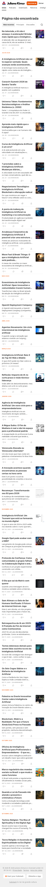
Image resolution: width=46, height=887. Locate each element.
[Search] (41, 24)
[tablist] (19, 24)
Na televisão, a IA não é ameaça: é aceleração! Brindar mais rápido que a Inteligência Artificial (17, 34)
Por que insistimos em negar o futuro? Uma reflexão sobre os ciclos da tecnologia (17, 196)
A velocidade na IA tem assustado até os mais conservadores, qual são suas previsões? (17, 173)
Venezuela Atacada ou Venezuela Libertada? (13, 449)
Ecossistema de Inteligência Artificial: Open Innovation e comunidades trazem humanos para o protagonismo (17, 285)
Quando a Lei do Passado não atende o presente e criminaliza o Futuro (16, 795)
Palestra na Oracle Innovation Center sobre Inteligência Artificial (16, 699)
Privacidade (17, 870)
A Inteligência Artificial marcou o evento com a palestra (15, 88)
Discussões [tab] (30, 25)
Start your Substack (15, 876)
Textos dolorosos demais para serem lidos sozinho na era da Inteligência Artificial (17, 649)
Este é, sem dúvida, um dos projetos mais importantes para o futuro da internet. (16, 610)
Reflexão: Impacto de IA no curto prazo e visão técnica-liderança (16, 378)
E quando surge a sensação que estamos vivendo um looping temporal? (14, 337)
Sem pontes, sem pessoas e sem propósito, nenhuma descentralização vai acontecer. (17, 729)
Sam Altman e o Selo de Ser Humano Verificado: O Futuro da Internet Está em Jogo (16, 603)
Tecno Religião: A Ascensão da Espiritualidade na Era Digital (17, 841)
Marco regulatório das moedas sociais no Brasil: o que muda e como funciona (17, 772)
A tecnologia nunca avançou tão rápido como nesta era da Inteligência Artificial (17, 69)
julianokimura (13, 45)
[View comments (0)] (13, 48)
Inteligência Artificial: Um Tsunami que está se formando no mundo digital (17, 518)
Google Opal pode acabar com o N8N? (16, 539)
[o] (40, 541)
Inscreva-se (32, 3)
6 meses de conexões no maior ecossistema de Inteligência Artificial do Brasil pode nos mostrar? (16, 264)
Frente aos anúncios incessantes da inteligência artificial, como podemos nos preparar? (17, 241)
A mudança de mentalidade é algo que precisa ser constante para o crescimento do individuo (16, 497)
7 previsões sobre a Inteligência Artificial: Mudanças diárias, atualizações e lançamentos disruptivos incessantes (16, 167)
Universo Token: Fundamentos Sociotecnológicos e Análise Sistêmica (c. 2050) (17, 104)
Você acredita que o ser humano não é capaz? (17, 131)
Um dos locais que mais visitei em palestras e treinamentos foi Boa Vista (17, 455)
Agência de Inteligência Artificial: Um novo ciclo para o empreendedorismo (17, 406)
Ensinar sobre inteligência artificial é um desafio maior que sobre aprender (17, 756)
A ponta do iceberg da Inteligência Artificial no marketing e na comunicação (16, 212)
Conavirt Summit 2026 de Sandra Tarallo (14, 83)
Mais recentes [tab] (8, 25)
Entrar (41, 3)
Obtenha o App (34, 876)
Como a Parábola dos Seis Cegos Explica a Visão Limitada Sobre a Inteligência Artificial (15, 678)
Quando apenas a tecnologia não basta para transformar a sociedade (16, 846)
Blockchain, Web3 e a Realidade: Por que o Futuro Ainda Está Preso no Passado (16, 722)
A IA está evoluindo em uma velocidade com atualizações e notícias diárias (14, 151)
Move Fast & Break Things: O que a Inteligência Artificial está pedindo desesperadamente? (16, 257)
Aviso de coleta (36, 870)
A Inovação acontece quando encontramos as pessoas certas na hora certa (16, 471)
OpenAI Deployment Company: (17, 305)
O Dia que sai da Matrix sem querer (15, 582)
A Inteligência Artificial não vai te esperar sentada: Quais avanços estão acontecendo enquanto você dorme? (17, 62)
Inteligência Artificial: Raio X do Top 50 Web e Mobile (16, 356)
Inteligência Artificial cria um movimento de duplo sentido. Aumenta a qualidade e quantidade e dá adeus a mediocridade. (17, 412)
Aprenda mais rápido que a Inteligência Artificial (15, 125)
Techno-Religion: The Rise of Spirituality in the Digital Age (16, 821)
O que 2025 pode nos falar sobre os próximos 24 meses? (16, 362)
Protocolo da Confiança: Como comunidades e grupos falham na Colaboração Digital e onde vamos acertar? (17, 561)
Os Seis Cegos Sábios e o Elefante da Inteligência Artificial (14, 671)
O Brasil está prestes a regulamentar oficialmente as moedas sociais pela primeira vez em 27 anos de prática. (16, 779)
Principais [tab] (20, 25)
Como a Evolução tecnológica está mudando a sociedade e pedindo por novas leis (17, 802)
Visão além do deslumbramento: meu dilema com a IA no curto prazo (17, 384)
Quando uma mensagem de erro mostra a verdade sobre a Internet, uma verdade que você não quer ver (16, 587)
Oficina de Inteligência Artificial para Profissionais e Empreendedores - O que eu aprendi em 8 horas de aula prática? (16, 750)
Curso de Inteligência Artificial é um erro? (17, 145)
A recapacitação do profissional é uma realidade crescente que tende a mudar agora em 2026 (17, 435)
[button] (4, 7)
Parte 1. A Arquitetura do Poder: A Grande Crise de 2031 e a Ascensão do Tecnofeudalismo (16, 111)
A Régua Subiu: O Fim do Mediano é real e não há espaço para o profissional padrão (17, 428)
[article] (23, 40)
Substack (12, 882)
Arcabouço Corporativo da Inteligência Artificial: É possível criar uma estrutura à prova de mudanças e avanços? (17, 235)
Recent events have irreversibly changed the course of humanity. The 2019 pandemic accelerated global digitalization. (17, 827)
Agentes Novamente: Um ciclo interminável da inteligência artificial (17, 330)
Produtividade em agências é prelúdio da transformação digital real (17, 219)
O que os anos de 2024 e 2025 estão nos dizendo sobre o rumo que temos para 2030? (17, 525)
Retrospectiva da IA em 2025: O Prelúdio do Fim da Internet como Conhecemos (16, 626)
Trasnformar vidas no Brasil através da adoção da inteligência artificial (16, 292)
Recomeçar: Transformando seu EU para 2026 (15, 492)
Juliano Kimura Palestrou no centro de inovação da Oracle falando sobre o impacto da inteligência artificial (17, 706)
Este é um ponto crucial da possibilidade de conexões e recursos (17, 477)
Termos (26, 870)
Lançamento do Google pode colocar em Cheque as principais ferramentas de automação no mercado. (17, 545)
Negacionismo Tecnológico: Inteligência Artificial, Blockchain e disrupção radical (17, 189)
